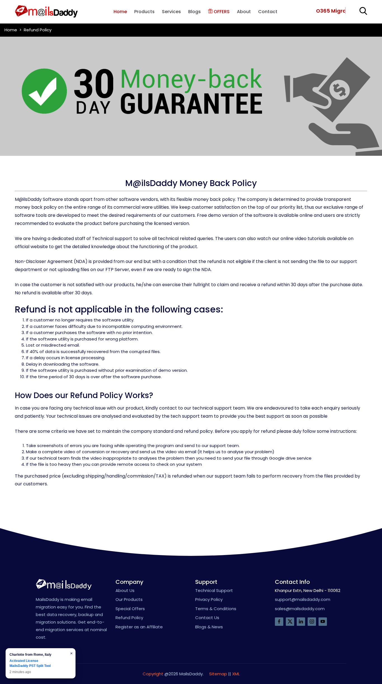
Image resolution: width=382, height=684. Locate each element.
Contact (267, 11)
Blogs (194, 11)
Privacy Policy (209, 599)
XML (236, 674)
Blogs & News (209, 627)
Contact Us (207, 617)
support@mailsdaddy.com (302, 599)
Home (120, 11)
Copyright (153, 674)
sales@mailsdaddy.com (300, 609)
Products (144, 11)
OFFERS (221, 11)
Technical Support (214, 590)
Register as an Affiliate (139, 627)
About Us (125, 590)
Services (171, 11)
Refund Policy (129, 617)
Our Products (129, 599)
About (244, 11)
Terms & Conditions (215, 609)
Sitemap (218, 674)
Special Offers (130, 609)
